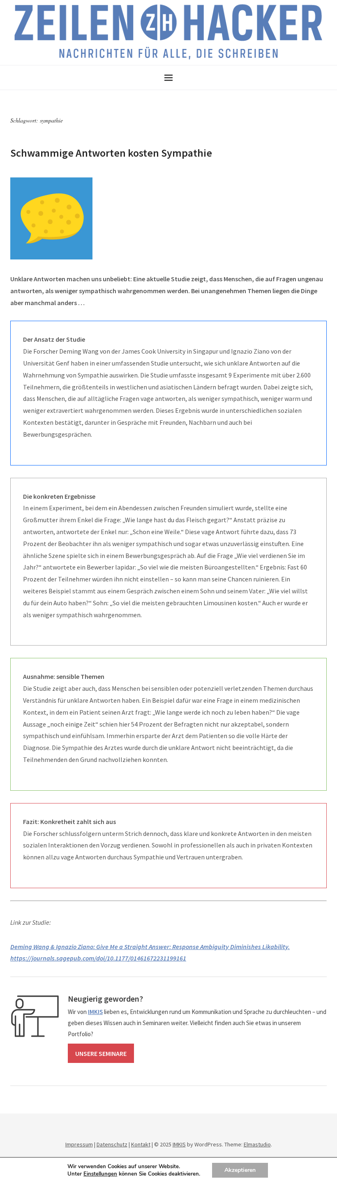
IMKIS (179, 1144)
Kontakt (140, 1144)
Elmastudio (257, 1144)
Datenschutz (112, 1144)
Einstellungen (100, 1174)
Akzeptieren (240, 1170)
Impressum (79, 1144)
